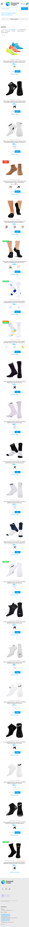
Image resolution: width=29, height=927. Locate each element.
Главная (3, 13)
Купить (17, 71)
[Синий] (14, 226)
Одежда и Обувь (10, 13)
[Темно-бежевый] (10, 186)
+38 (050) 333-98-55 (5, 919)
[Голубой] (22, 226)
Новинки (13, 31)
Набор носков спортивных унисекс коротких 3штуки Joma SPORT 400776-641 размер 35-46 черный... (14, 61)
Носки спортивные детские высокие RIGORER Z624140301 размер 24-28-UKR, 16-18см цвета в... (14, 342)
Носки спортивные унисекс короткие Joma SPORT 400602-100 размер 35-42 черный (14, 742)
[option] (14, 66)
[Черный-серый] (14, 827)
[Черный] (14, 106)
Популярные (7, 31)
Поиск (24, 8)
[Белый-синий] (10, 307)
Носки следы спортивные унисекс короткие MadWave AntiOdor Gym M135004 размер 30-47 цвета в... (14, 262)
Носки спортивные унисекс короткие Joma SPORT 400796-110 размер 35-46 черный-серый (14, 823)
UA (24, 3)
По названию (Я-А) (22, 29)
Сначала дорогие (4, 32)
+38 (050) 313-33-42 (5, 914)
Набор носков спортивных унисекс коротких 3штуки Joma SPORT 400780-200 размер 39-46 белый (14, 142)
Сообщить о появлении (14, 872)
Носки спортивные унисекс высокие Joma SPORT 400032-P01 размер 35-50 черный (14, 382)
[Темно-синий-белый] (14, 547)
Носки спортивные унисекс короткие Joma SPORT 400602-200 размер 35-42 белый (14, 783)
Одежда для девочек (6, 14)
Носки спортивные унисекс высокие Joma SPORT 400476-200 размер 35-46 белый (14, 502)
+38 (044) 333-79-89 (5, 915)
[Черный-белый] (18, 307)
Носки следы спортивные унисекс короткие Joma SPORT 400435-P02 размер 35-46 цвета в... (14, 222)
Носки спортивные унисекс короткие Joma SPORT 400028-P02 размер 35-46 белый (14, 582)
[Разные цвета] (14, 66)
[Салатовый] (22, 347)
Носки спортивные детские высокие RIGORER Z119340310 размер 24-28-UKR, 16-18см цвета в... (14, 302)
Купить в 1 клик (14, 73)
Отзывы (17, 59)
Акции (2, 31)
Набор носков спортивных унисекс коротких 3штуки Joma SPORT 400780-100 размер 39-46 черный (14, 102)
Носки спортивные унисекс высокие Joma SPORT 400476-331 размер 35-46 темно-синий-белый (14, 542)
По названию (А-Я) (13, 29)
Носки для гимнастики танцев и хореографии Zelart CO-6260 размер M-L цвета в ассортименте (14, 182)
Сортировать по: (4, 29)
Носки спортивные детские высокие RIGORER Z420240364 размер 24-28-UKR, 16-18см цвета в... (14, 863)
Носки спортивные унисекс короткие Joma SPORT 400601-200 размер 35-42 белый (14, 702)
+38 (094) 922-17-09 (5, 916)
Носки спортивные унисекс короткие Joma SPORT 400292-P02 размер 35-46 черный (14, 622)
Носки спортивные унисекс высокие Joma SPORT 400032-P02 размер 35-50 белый (14, 422)
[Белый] (14, 146)
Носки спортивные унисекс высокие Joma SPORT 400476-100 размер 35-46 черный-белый (14, 462)
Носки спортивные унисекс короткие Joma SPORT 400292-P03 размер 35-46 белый (14, 662)
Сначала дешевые (20, 31)
